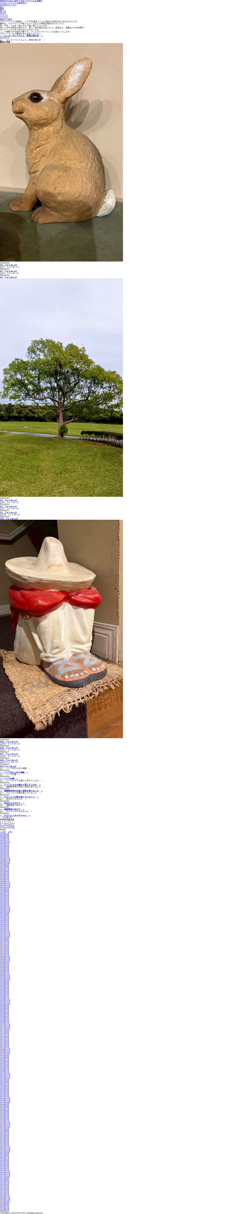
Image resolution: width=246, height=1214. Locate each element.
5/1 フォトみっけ (8, 512)
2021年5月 (4, 946)
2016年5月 (4, 1063)
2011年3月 (4, 1190)
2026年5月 (4, 834)
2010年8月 (4, 1205)
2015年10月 (5, 1078)
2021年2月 (4, 953)
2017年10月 (5, 1028)
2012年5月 (4, 1162)
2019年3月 (4, 994)
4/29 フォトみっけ (9, 742)
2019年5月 (4, 989)
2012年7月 (4, 1157)
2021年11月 (5, 934)
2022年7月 (4, 918)
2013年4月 (4, 1139)
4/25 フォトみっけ (8, 766)
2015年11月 (5, 1076)
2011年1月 (4, 1194)
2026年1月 (4, 840)
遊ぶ (2, 7)
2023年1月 (4, 905)
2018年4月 (4, 1016)
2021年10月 (5, 936)
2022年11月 (5, 910)
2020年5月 (4, 965)
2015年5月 (4, 1088)
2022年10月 (5, 912)
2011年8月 (4, 1180)
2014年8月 (4, 1106)
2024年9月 (4, 864)
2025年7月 (4, 844)
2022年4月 (4, 924)
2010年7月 (4, 1207)
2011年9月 (4, 1178)
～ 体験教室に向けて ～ (12, 809)
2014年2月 (4, 1119)
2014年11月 (5, 1100)
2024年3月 (4, 877)
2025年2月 (4, 854)
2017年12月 (5, 1024)
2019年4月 (4, 992)
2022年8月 (4, 916)
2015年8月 (4, 1082)
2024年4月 (4, 875)
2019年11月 (5, 977)
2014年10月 (5, 1102)
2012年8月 (4, 1155)
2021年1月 (4, 955)
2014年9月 (4, 1104)
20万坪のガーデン (8, 5)
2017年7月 (4, 1035)
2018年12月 (5, 1000)
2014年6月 (4, 1110)
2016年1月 (4, 1071)
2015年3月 (4, 1092)
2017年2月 (4, 1045)
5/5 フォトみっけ (8, 271)
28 (13, 828)
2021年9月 (4, 938)
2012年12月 (5, 1147)
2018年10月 (5, 1004)
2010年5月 (4, 1211)
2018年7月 (4, 1010)
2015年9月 (4, 1080)
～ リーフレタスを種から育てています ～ (20, 785)
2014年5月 (4, 1112)
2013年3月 (4, 1141)
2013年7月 (4, 1133)
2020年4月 (4, 967)
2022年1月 (4, 930)
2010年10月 (5, 1201)
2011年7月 (4, 1182)
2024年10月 (5, 862)
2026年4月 (4, 836)
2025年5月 (4, 848)
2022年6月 (4, 920)
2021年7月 (4, 942)
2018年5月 (4, 1014)
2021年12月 (5, 932)
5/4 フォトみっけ (8, 277)
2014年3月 (4, 1117)
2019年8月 (4, 983)
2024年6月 (4, 871)
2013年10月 (5, 1127)
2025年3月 (4, 852)
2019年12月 (5, 975)
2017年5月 (4, 1039)
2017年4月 (4, 1041)
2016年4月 (4, 1065)
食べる (3, 11)
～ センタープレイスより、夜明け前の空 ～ (21, 36)
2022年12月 (5, 907)
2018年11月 (5, 1002)
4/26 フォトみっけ (9, 760)
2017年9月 (4, 1030)
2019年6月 (4, 987)
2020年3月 (4, 969)
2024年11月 (5, 860)
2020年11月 (5, 959)
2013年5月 (4, 1137)
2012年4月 (4, 1164)
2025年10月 (5, 842)
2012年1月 (4, 1170)
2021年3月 (4, 951)
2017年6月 (4, 1037)
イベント (4, 15)
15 (1, 826)
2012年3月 (4, 1166)
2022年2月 (4, 928)
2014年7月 (4, 1108)
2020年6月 (4, 963)
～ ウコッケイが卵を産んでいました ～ (19, 797)
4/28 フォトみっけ (9, 748)
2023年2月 (4, 903)
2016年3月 (4, 1067)
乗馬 (2, 9)
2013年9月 (4, 1129)
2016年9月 (4, 1055)
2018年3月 (4, 1018)
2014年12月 (5, 1098)
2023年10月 (5, 887)
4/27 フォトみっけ (9, 754)
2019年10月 (5, 979)
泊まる (3, 13)
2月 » (10, 832)
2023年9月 (4, 889)
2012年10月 (5, 1151)
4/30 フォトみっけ (9, 519)
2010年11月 (5, 1198)
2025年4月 (4, 850)
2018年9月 (4, 1006)
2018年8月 (4, 1008)
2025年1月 (4, 856)
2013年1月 (4, 1145)
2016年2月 (4, 1069)
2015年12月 (5, 1073)
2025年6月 (4, 846)
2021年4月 (4, 948)
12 (9, 823)
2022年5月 (4, 922)
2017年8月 (4, 1032)
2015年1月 (4, 1096)
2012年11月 (5, 1149)
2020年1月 (4, 973)
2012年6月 (4, 1160)
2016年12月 (5, 1049)
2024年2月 (4, 879)
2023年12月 (5, 883)
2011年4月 (4, 1188)
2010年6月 (4, 1209)
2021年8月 (4, 940)
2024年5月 (4, 873)
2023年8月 (4, 891)
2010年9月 (4, 1203)
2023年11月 (5, 885)
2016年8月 (4, 1057)
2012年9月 (4, 1153)
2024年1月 (4, 881)
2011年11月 (5, 1174)
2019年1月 (4, 998)
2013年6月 (4, 1135)
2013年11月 (5, 1125)
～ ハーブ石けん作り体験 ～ (14, 772)
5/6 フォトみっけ (8, 265)
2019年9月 (4, 981)
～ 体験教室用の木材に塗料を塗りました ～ (21, 791)
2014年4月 (4, 1114)
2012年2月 (4, 1168)
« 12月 (3, 832)
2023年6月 (4, 895)
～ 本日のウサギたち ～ (12, 803)
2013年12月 (5, 1123)
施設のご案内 (6, 19)
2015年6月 (4, 1086)
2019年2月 (4, 996)
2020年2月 (4, 971)
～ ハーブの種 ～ (9, 778)
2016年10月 (5, 1053)
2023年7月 (4, 893)
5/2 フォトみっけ (8, 506)
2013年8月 (4, 1131)
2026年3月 (4, 838)
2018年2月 (4, 1020)
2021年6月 (4, 944)
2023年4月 (4, 899)
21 (13, 826)
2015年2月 (4, 1094)
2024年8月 (4, 867)
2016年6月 (4, 1061)
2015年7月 (4, 1084)
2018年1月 (4, 1022)
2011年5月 (4, 1186)
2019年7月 (4, 985)
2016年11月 (5, 1051)
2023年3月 (4, 901)
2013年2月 (4, 1143)
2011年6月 (4, 1184)
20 (11, 826)
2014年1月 (4, 1121)
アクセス (4, 17)
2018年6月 (4, 1012)
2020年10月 (5, 961)
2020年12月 (5, 957)
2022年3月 (4, 926)
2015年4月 (4, 1090)
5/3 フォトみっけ (8, 500)
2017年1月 (4, 1047)
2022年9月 (4, 914)
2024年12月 (5, 858)
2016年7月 (4, 1059)
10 (5, 823)
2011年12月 (5, 1172)
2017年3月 (4, 1043)
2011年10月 (5, 1176)
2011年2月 (4, 1192)
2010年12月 (5, 1196)
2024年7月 (4, 869)
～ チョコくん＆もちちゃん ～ (15, 815)
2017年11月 (5, 1026)
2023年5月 (4, 897)
